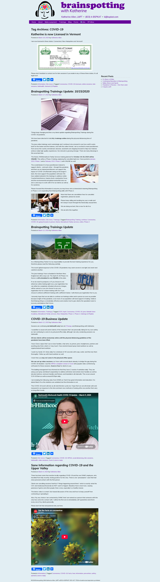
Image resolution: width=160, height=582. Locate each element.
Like (83, 22)
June (84, 312)
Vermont (47, 86)
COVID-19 (71, 84)
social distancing (78, 458)
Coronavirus (63, 84)
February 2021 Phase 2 (53, 161)
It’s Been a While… (109, 79)
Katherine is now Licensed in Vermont (56, 34)
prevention (87, 573)
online (81, 222)
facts (70, 573)
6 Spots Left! (107, 87)
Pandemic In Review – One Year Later (115, 85)
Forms (76, 22)
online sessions (87, 84)
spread (33, 575)
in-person (52, 222)
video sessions (43, 460)
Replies (55, 86)
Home (34, 22)
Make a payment (51, 22)
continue (84, 220)
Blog (69, 22)
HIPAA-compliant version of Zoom (62, 364)
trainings (83, 314)
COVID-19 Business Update (49, 319)
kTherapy (68, 326)
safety (94, 573)
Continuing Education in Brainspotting (115, 81)
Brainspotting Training (73, 220)
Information (41, 84)
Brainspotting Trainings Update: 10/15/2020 (60, 91)
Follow (91, 22)
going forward (43, 222)
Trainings (56, 220)
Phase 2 (87, 222)
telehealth (41, 86)
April (64, 312)
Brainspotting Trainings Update (52, 227)
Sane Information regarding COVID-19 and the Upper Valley (62, 466)
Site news (49, 84)
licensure (78, 84)
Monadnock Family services (70, 222)
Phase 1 (71, 314)
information (79, 573)
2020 (60, 312)
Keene (58, 222)
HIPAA (69, 458)
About (40, 22)
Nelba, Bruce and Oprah (110, 83)
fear (73, 573)
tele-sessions (88, 458)
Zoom (51, 460)
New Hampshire (62, 314)
